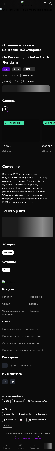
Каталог (7, 296)
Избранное (35, 296)
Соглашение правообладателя (20, 343)
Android (20, 401)
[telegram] (12, 381)
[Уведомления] (45, 4)
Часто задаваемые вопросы (13, 312)
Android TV (26, 414)
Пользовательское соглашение (20, 328)
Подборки (35, 310)
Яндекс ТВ (11, 420)
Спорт (6, 303)
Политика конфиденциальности (21, 335)
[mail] (5, 365)
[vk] (5, 381)
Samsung (42, 414)
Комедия (28, 75)
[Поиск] (51, 4)
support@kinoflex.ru (20, 365)
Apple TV (10, 414)
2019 (4, 75)
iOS (7, 401)
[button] (5, 109)
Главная (6, 448)
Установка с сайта (39, 401)
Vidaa (8, 426)
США (15, 75)
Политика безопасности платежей (22, 350)
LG (24, 420)
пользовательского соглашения (27, 438)
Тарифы (33, 303)
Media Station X (39, 420)
